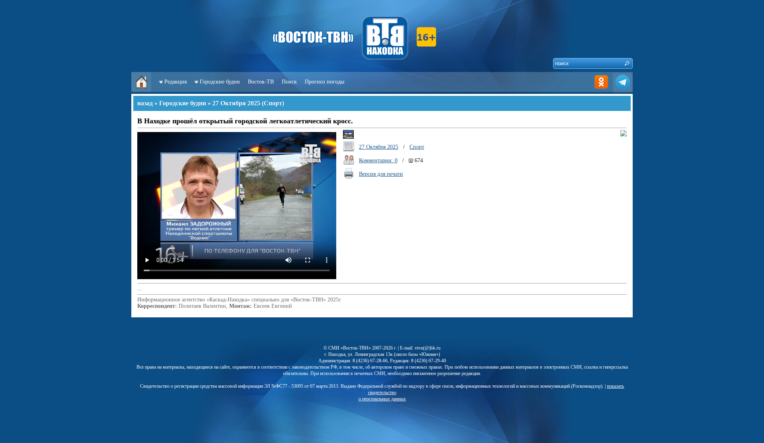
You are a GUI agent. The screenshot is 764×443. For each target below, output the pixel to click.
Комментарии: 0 (378, 160)
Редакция (175, 82)
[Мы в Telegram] (623, 90)
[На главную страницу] (141, 90)
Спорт (273, 103)
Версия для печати (381, 174)
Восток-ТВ (261, 82)
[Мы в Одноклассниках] (601, 90)
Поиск (289, 82)
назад (145, 103)
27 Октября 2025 (236, 103)
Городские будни (220, 82)
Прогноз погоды (324, 82)
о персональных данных (382, 399)
